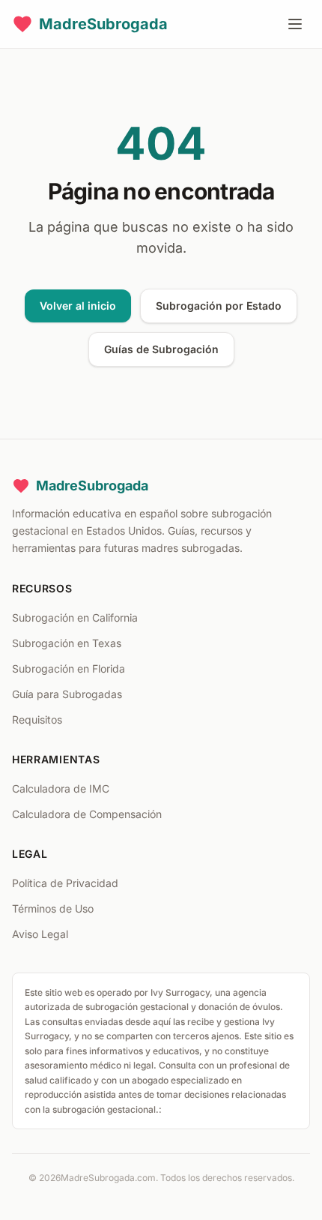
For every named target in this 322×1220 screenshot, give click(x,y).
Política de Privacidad (65, 883)
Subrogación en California (75, 617)
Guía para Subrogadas (67, 694)
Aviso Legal (40, 934)
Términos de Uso (53, 908)
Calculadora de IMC (60, 788)
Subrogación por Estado (219, 305)
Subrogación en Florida (68, 668)
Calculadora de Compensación (87, 814)
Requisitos (37, 719)
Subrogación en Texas (66, 643)
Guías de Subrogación (161, 349)
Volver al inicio (78, 305)
